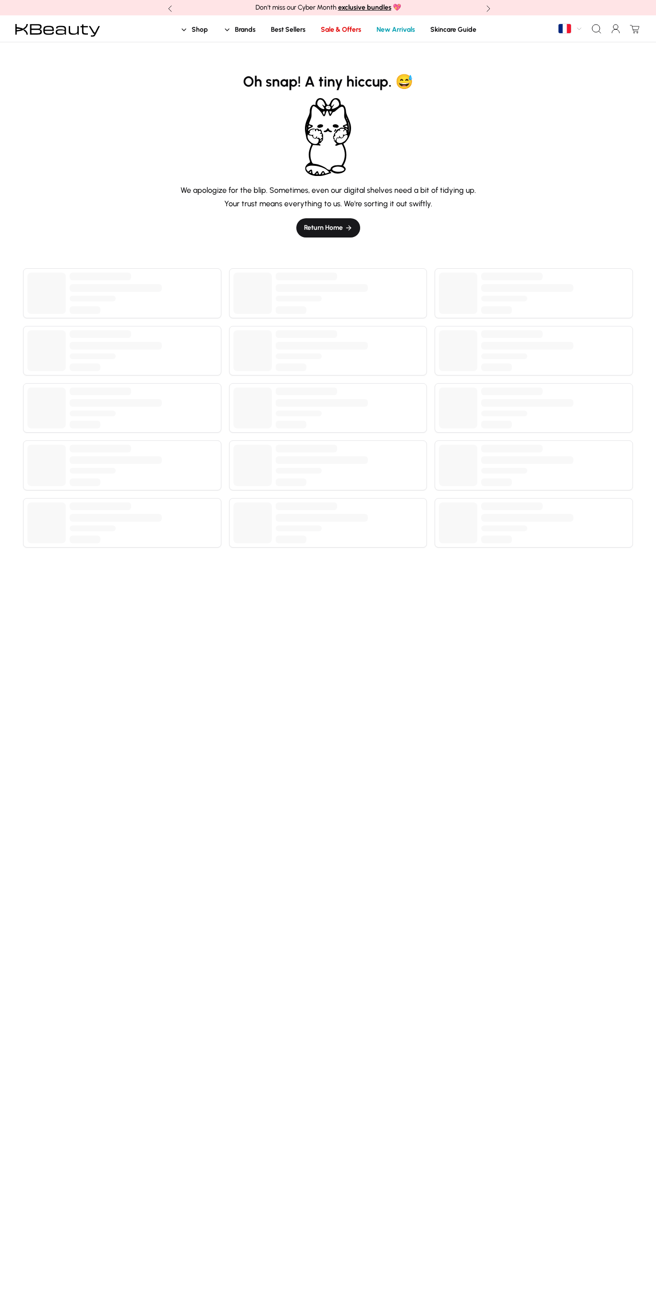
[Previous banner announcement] (169, 8)
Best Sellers (288, 29)
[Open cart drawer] (633, 28)
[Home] (57, 28)
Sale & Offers (341, 29)
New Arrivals (396, 29)
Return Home (323, 228)
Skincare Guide (453, 29)
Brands (245, 29)
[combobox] (570, 29)
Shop (200, 29)
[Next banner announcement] (487, 8)
